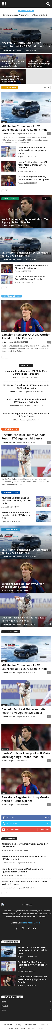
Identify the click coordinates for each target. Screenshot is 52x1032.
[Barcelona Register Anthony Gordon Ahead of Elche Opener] (8, 180)
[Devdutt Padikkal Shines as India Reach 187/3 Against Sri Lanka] (8, 151)
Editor (3, 226)
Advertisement (30, 1024)
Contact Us (44, 1024)
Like (47, 817)
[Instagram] (23, 929)
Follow (45, 823)
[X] (29, 929)
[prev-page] (2, 190)
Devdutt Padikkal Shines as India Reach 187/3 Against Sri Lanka (12, 63)
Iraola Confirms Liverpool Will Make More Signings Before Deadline (39, 63)
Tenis (3, 1010)
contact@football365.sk (31, 923)
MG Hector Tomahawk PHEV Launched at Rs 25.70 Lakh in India (25, 44)
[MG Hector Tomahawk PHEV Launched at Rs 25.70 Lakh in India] (26, 35)
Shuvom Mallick (8, 50)
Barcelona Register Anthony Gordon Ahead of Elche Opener (27, 15)
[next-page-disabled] (6, 190)
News (4, 122)
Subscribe (44, 829)
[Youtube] (35, 929)
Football (5, 749)
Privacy (18, 1024)
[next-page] (6, 356)
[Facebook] (17, 929)
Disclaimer (8, 1024)
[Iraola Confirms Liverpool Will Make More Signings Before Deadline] (8, 166)
